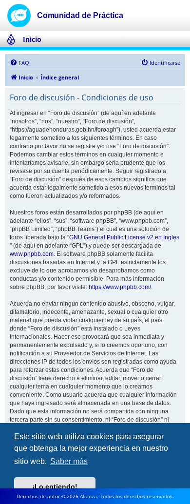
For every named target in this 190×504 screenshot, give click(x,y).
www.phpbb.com (32, 254)
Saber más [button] (69, 461)
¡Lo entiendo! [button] (54, 486)
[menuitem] (19, 63)
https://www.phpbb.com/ (120, 287)
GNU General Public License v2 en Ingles (124, 237)
